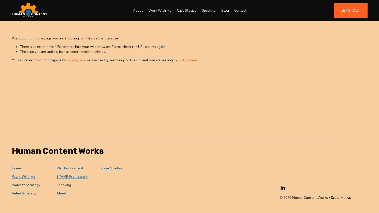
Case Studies (186, 10)
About (138, 10)
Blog (225, 10)
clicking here (76, 60)
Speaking (209, 10)
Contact (240, 10)
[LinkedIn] (282, 188)
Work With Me (159, 10)
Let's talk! (350, 10)
